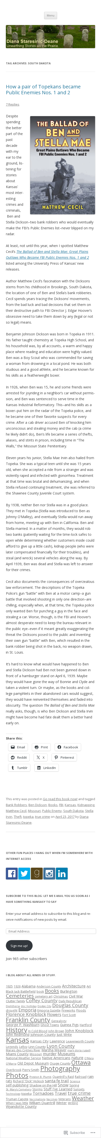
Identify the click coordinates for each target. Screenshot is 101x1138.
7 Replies (12, 104)
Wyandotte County (21, 1106)
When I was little (17, 1103)
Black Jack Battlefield (21, 991)
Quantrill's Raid (63, 1077)
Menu (50, 15)
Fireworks (68, 1010)
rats (9, 1081)
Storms (37, 1089)
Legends (12, 1047)
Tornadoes (43, 1093)
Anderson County (49, 986)
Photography (60, 1068)
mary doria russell (78, 1050)
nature (77, 1057)
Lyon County (61, 1046)
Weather (83, 1098)
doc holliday (29, 1006)
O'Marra (11, 1063)
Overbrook (13, 1070)
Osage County (60, 1063)
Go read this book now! (60, 799)
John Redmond (17, 1034)
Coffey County (42, 1000)
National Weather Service (23, 1058)
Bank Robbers (16, 805)
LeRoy (23, 1047)
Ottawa (81, 1062)
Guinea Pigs (69, 1024)
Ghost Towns (49, 1025)
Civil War (76, 996)
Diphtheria (13, 1006)
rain (91, 1076)
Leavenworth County (80, 1041)
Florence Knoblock (26, 1014)
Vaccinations (37, 1099)
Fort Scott (69, 1015)
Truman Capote (17, 1099)
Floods (81, 1010)
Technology (13, 1094)
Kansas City (39, 1041)
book (40, 991)
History (16, 1029)
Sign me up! (19, 946)
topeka (28, 816)
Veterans (64, 1099)
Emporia (27, 1010)
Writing (73, 1103)
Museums (66, 1053)
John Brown (56, 1031)
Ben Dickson (37, 805)
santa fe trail (57, 1080)
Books (53, 805)
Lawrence (57, 1041)
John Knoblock (79, 1030)
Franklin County (28, 1019)
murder (50, 1053)
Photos (17, 1075)
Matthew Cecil (16, 811)
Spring (74, 1085)
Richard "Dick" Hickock (28, 1081)
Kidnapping (85, 805)
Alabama (29, 986)
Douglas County (70, 1005)
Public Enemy (52, 811)
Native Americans (56, 1057)
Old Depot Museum (33, 1063)
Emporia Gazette (49, 1010)
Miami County (17, 1053)
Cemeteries (20, 995)
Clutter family (15, 1001)
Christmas (60, 996)
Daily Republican (70, 1001)
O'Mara (89, 1058)
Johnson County (43, 1034)
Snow (63, 1085)
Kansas (70, 805)
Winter (61, 1102)
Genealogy (58, 1021)
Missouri (34, 811)
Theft (18, 816)
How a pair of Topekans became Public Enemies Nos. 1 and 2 (43, 89)
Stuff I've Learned (58, 1088)
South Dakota (73, 811)
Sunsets (79, 1089)
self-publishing (17, 1085)
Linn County (37, 1046)
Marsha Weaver (53, 1050)
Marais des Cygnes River (23, 1050)
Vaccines (51, 1099)
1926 (17, 986)
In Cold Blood (37, 1031)
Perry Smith (30, 1070)
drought (11, 1010)
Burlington (68, 991)
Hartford (86, 1025)
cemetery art (43, 996)
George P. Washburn (22, 1024)
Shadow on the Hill (43, 1085)
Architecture (74, 986)
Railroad (81, 1077)
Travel (61, 1093)
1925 (9, 986)
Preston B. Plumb (40, 1077)
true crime (42, 816)
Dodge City (44, 1006)
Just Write (64, 1034)
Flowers (54, 1014)
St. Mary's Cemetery (18, 1089)
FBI (61, 805)
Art (89, 986)
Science (75, 1081)
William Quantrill (42, 1102)
